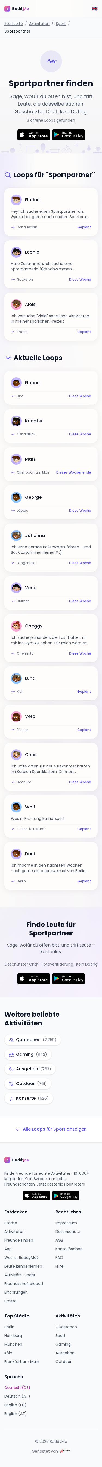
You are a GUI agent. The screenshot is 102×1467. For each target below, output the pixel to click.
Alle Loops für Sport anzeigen (55, 1129)
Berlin (9, 1327)
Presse (10, 1301)
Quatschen (66, 1327)
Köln (8, 1353)
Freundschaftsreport (24, 1283)
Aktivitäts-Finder (19, 1275)
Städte (10, 1223)
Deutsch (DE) (17, 1387)
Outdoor (63, 1361)
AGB (59, 1240)
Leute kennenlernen (23, 1266)
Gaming (63, 1344)
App (8, 1249)
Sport (61, 23)
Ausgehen (65, 1353)
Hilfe (59, 1266)
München (13, 1344)
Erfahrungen (16, 1292)
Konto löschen (69, 1249)
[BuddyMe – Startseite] (20, 8)
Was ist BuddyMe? (21, 1257)
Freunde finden (18, 1240)
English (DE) (15, 1405)
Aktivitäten (39, 23)
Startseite (13, 23)
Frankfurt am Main (21, 1361)
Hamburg (13, 1335)
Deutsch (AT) (17, 1396)
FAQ (59, 1257)
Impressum (66, 1223)
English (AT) (15, 1413)
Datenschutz (67, 1231)
